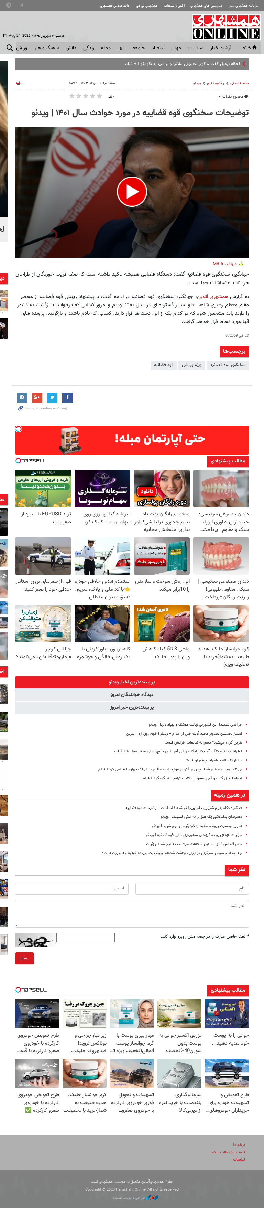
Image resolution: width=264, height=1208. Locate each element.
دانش (71, 48)
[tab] (132, 682)
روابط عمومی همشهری (115, 5)
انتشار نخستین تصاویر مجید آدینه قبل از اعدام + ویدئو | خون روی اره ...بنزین (184, 734)
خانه (247, 48)
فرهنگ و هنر (46, 48)
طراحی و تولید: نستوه (129, 1198)
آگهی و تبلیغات (174, 5)
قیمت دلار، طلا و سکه (228, 1152)
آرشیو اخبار (220, 48)
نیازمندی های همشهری (206, 5)
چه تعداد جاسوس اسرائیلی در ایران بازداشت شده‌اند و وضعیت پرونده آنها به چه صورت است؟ (172, 853)
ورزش (21, 48)
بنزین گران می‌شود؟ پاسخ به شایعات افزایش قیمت (203, 743)
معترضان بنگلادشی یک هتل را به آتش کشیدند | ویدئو (201, 817)
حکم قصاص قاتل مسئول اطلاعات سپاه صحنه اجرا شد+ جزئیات (194, 844)
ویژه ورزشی (192, 365)
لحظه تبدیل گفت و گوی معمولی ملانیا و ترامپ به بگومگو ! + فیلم (192, 778)
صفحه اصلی (239, 83)
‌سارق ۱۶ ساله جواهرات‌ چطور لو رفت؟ (214, 760)
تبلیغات (239, 1160)
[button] (132, 192)
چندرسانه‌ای (215, 83)
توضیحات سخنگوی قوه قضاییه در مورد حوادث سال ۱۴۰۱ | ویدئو (140, 113)
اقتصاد (158, 48)
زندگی (88, 48)
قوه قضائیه (163, 365)
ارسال (25, 958)
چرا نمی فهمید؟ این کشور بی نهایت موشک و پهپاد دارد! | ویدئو (195, 725)
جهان (176, 48)
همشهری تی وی (147, 5)
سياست (196, 48)
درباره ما (239, 1145)
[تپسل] (18, 429)
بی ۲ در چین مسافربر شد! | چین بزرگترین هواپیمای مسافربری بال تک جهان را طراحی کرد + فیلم (170, 769)
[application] (132, 192)
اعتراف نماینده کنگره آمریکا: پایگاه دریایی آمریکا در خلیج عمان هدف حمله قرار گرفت (178, 752)
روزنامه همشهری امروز (243, 5)
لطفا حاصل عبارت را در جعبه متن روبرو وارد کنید (205, 936)
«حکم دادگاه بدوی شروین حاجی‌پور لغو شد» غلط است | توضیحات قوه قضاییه (183, 808)
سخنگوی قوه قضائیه (227, 365)
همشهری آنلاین (223, 27)
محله (106, 48)
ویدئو (197, 83)
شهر (122, 48)
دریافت (225, 263)
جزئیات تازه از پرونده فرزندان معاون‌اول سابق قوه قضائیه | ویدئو (194, 835)
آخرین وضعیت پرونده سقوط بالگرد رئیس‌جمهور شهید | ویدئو (197, 826)
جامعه (139, 48)
